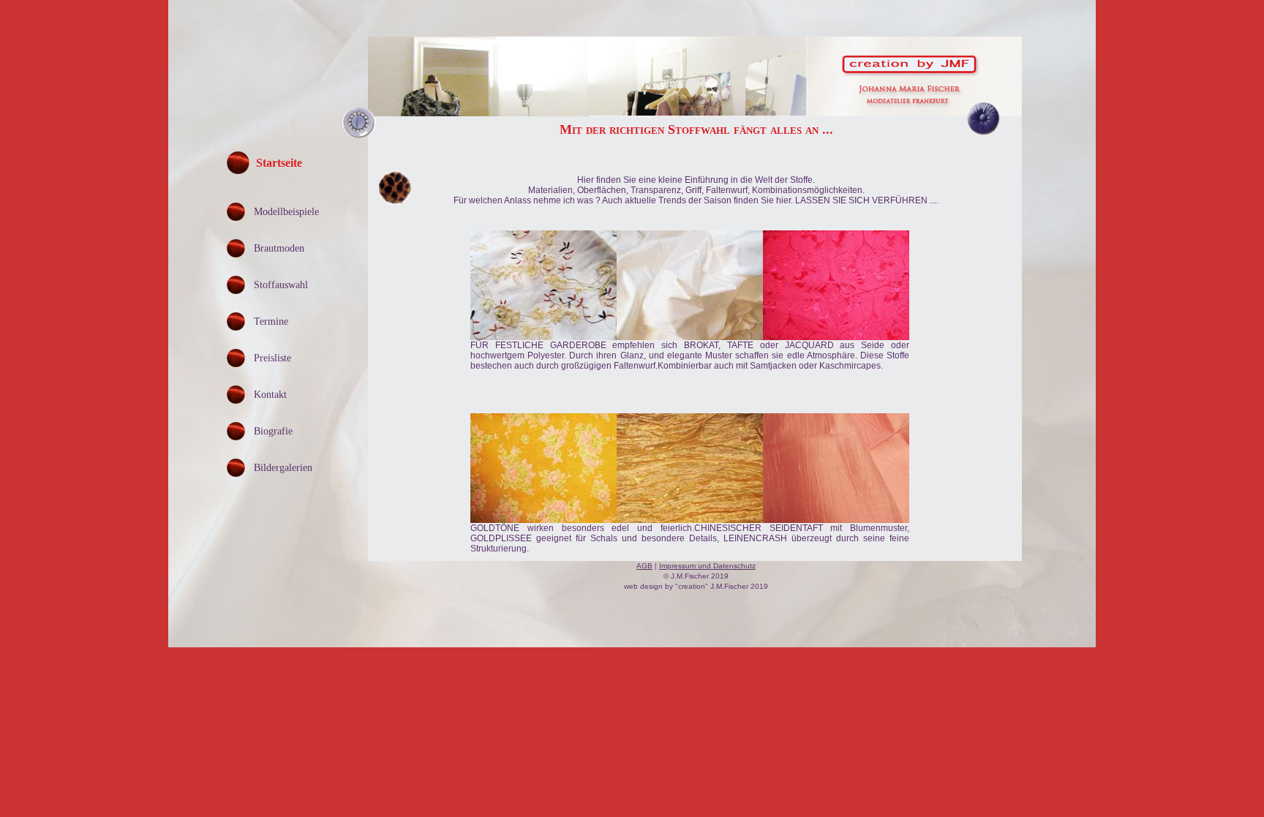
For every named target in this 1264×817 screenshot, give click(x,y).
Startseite (279, 163)
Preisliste (272, 358)
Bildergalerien (283, 467)
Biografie (273, 431)
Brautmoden (279, 248)
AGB (644, 566)
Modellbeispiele (286, 211)
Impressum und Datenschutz (707, 566)
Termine (271, 321)
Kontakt (270, 394)
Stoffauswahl (281, 284)
